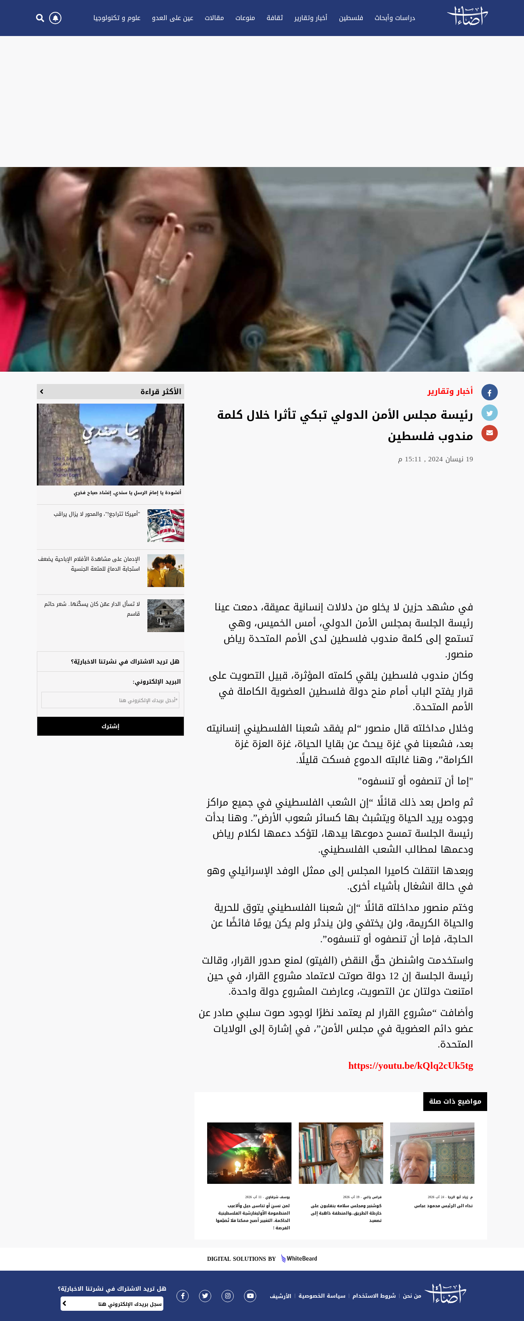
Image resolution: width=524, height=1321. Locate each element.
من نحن (412, 1296)
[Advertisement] (262, 101)
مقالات (214, 17)
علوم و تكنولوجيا (116, 17)
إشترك (111, 726)
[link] (182, 1295)
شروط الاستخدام (374, 1296)
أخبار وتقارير (311, 17)
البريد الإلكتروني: (157, 681)
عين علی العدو (172, 17)
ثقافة (275, 17)
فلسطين (351, 17)
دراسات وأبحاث (395, 17)
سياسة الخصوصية (322, 1296)
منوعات (245, 17)
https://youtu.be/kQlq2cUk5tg (410, 1065)
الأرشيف (280, 1296)
